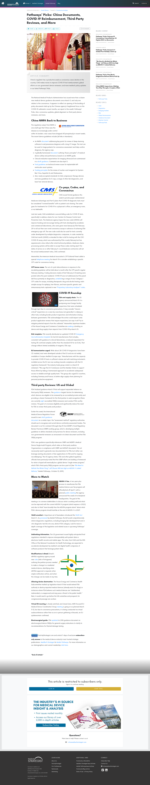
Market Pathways (50, 3)
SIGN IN (144, 3)
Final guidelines (40, 164)
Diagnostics (102, 108)
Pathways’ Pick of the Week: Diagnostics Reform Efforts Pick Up (107, 75)
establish (59, 279)
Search (136, 3)
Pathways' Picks (103, 99)
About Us (54, 761)
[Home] (3, 3)
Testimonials (55, 769)
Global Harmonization (105, 115)
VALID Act (78, 515)
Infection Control (103, 120)
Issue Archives (85, 763)
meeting (60, 607)
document (45, 141)
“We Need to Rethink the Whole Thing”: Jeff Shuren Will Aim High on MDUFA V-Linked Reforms (107, 63)
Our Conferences (56, 766)
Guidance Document (104, 118)
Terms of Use (79, 771)
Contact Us (104, 763)
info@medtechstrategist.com (77, 742)
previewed (43, 518)
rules (36, 559)
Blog (59, 3)
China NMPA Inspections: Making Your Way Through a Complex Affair (108, 87)
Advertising (55, 771)
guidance (57, 392)
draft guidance (43, 161)
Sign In (51, 689)
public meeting (70, 493)
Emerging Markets (104, 110)
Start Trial (98, 689)
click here (64, 645)
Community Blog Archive (83, 769)
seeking (70, 326)
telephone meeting (43, 259)
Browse (27, 3)
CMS (100, 106)
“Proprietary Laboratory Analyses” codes (71, 287)
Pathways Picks (103, 122)
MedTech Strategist (37, 3)
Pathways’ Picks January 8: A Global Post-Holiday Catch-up (106, 50)
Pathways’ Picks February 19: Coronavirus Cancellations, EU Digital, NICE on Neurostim (106, 38)
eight (42, 401)
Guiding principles (41, 170)
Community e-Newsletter (83, 761)
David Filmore (45, 10)
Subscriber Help (105, 761)
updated (55, 620)
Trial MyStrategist (56, 763)
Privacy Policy (88, 771)
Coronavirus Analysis (62, 10)
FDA (100, 113)
